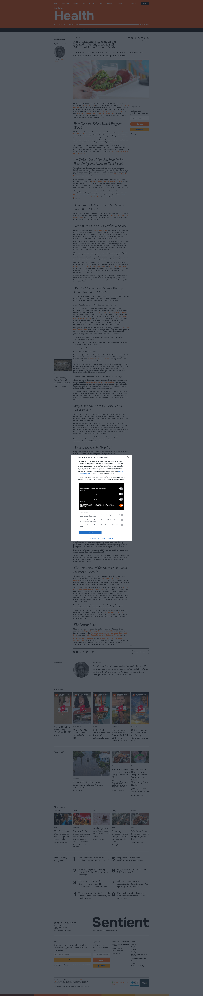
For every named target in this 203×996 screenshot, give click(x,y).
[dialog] (101, 498)
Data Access (101, 538)
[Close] (128, 457)
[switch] (121, 488)
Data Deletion (92, 538)
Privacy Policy (110, 538)
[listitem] (101, 485)
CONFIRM (90, 532)
